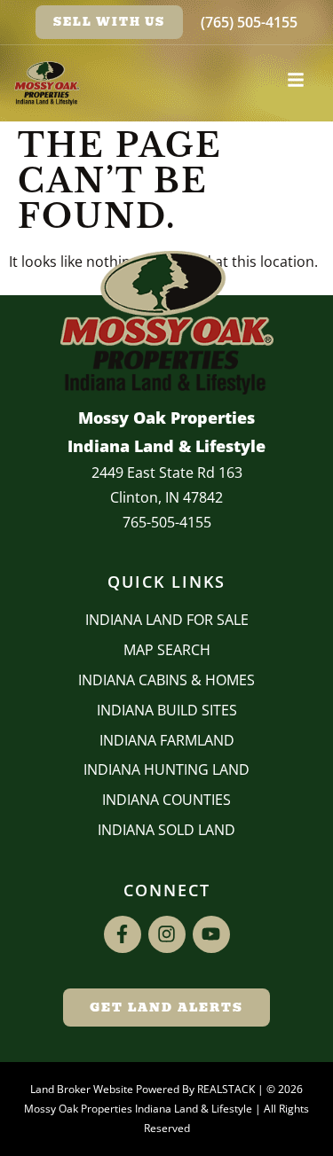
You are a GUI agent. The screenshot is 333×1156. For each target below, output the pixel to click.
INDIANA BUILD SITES (167, 710)
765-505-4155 (167, 522)
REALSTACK (226, 1089)
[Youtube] (211, 934)
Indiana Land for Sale (167, 619)
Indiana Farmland (166, 740)
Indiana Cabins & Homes (166, 680)
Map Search (166, 650)
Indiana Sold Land (166, 830)
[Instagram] (167, 934)
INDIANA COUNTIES (166, 799)
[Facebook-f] (122, 934)
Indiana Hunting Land (166, 769)
